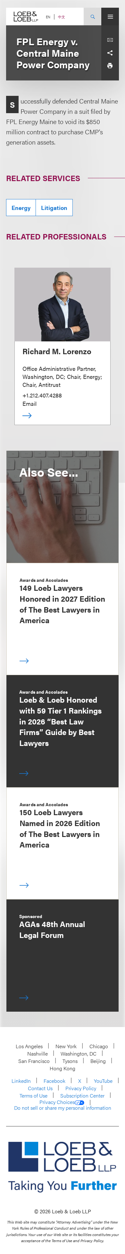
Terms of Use (33, 1095)
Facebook (54, 1080)
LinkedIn (21, 1080)
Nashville (37, 1053)
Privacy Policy (80, 1088)
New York (66, 1046)
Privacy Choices (57, 1102)
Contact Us (40, 1088)
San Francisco (34, 1061)
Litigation (54, 208)
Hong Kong (62, 1068)
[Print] (110, 65)
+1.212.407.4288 (42, 395)
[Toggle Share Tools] (110, 52)
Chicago (98, 1046)
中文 (61, 16)
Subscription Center (82, 1095)
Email (29, 403)
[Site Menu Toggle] (110, 16)
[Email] (110, 40)
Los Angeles (29, 1046)
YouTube (103, 1080)
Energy (21, 208)
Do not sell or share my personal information (62, 1108)
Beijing (98, 1061)
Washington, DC (78, 1053)
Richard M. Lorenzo (56, 351)
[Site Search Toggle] (92, 16)
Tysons (70, 1061)
